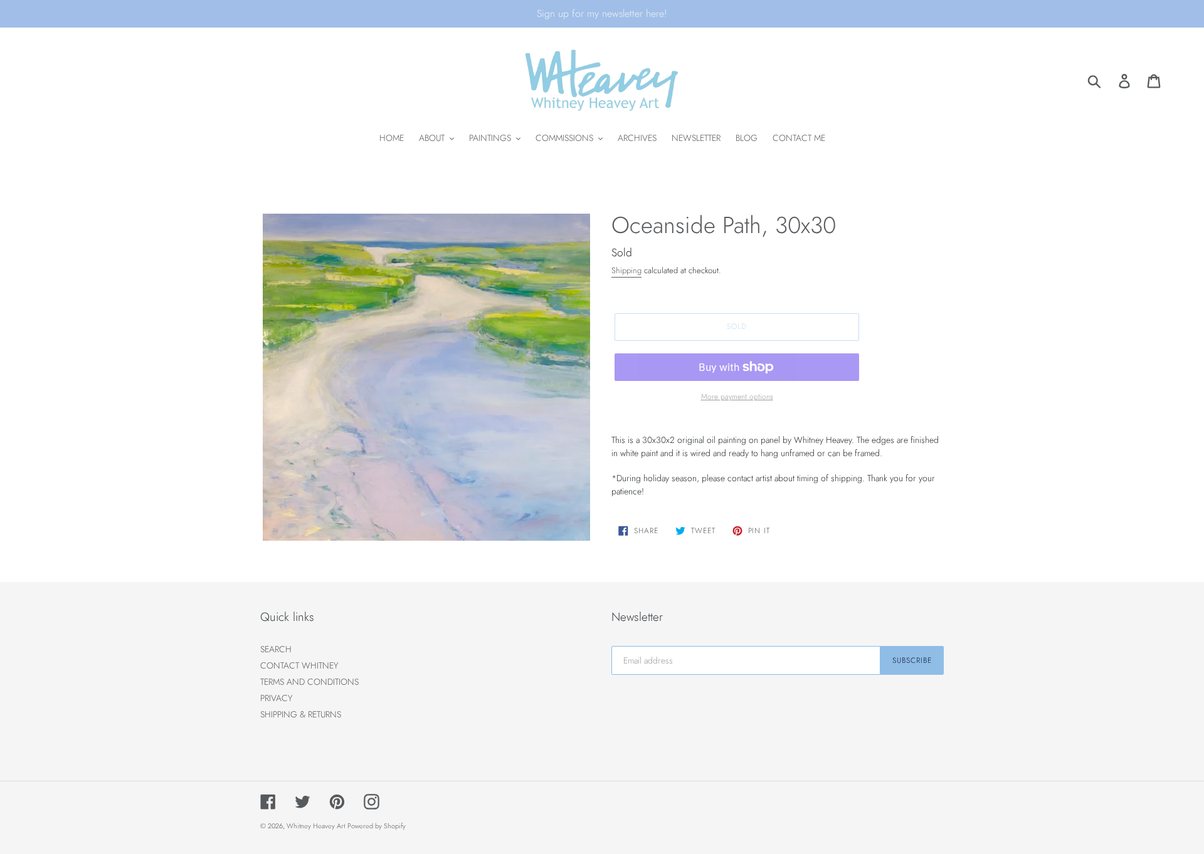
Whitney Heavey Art (316, 826)
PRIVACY (276, 698)
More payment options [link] (737, 396)
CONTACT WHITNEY (299, 665)
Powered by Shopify (376, 826)
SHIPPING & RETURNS (300, 714)
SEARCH (276, 649)
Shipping (626, 270)
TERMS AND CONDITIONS (309, 681)
